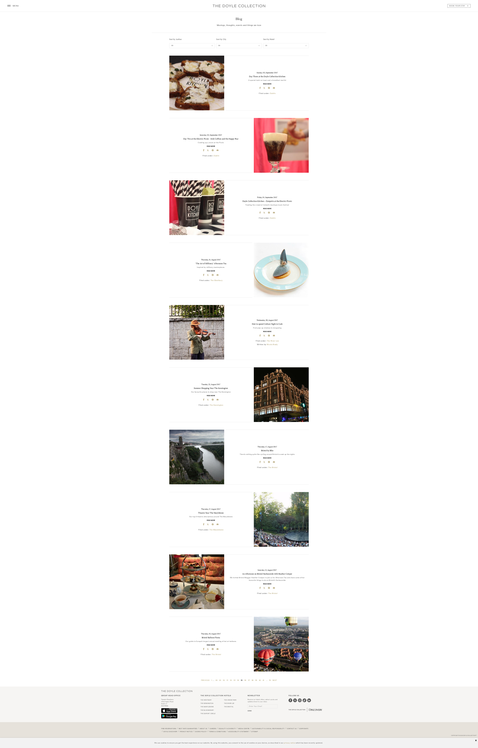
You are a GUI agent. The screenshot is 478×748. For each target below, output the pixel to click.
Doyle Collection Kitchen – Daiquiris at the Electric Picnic (267, 201)
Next (274, 680)
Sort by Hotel (268, 39)
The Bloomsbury (207, 710)
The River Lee (273, 341)
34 (238, 680)
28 (216, 680)
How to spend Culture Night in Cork (267, 324)
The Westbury (216, 280)
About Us (203, 729)
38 (252, 680)
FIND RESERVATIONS (168, 729)
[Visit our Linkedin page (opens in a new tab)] (309, 700)
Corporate (303, 729)
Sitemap (254, 732)
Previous (205, 680)
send (250, 711)
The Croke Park (230, 700)
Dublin (273, 93)
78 (270, 680)
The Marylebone (216, 530)
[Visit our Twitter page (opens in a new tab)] (295, 700)
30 (224, 680)
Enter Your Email (255, 706)
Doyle (239, 6)
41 (263, 680)
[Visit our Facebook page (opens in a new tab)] (290, 700)
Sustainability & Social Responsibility (268, 729)
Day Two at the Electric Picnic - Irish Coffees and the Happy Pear (210, 139)
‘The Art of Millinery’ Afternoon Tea (210, 263)
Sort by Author (175, 39)
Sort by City (221, 39)
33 (234, 680)
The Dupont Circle (208, 714)
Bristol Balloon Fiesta (211, 637)
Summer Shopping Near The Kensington (211, 388)
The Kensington (216, 405)
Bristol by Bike (267, 450)
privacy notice (289, 743)
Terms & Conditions (217, 732)
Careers (213, 729)
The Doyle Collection (176, 691)
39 (256, 680)
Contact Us (292, 729)
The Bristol (272, 467)
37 (249, 680)
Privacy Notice (186, 732)
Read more (267, 84)
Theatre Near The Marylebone (211, 513)
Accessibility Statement (238, 732)
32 (231, 680)
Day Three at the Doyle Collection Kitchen (267, 76)
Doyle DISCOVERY (170, 732)
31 (227, 680)
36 (245, 680)
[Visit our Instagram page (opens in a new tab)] (300, 700)
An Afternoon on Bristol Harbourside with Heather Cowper (267, 574)
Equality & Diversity (227, 729)
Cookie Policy (201, 732)
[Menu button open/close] (8, 5)
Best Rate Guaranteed (188, 729)
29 (220, 680)
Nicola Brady (272, 344)
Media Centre (243, 729)
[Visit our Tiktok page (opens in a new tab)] (304, 700)
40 (260, 680)
